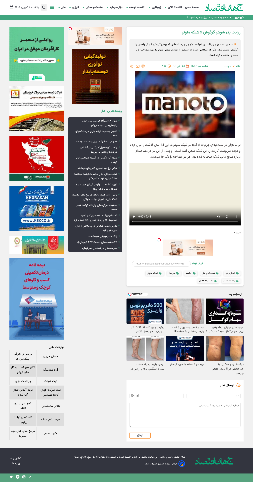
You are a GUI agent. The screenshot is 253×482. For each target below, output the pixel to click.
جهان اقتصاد (131, 457)
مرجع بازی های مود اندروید (23, 434)
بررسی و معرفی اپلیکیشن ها (23, 356)
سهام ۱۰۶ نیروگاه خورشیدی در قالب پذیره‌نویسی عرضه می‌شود (99, 123)
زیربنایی (157, 7)
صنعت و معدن (95, 7)
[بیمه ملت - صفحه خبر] (36, 299)
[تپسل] (159, 240)
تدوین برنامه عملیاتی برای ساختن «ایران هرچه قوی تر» (96, 228)
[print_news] (143, 66)
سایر (63, 7)
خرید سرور (50, 433)
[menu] (52, 7)
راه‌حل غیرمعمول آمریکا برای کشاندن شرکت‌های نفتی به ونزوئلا (195, 17)
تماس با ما (15, 458)
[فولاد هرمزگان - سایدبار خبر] (95, 76)
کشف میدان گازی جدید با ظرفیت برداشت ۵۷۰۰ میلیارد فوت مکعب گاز (95, 176)
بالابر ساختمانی (50, 406)
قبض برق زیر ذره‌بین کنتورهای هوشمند (97, 168)
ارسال (140, 435)
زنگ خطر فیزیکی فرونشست (102, 236)
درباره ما (17, 463)
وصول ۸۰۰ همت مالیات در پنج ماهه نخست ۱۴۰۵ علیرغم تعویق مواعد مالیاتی (94, 197)
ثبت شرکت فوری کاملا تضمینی (51, 392)
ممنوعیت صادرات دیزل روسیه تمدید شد (96, 141)
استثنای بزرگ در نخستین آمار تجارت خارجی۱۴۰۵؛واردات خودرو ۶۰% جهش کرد (95, 217)
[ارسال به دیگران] (137, 66)
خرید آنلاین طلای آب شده (23, 392)
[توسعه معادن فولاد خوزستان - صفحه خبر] (36, 108)
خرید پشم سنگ (50, 419)
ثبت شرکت (50, 381)
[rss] (30, 478)
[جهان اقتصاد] (224, 7)
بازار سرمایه (116, 7)
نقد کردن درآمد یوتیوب (23, 420)
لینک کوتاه (197, 264)
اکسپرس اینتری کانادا (23, 406)
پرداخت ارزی (23, 381)
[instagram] (24, 478)
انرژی (75, 7)
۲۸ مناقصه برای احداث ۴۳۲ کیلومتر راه (97, 242)
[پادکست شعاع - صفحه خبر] (36, 54)
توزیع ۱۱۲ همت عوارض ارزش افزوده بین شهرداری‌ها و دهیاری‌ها (96, 186)
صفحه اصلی (192, 7)
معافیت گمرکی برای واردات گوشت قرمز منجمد (97, 207)
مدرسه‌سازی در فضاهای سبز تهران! (99, 248)
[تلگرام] (131, 66)
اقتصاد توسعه (137, 7)
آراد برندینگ (50, 370)
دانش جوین (50, 356)
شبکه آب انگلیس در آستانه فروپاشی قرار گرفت (96, 160)
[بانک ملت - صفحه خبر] (36, 245)
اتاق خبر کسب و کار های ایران (23, 370)
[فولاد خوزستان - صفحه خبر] (36, 158)
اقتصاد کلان (175, 7)
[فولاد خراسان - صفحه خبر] (36, 208)
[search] (44, 7)
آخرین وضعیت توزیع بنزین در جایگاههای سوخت (96, 133)
